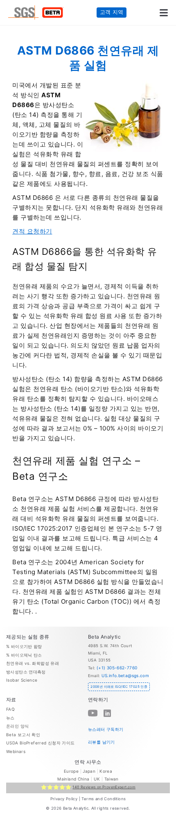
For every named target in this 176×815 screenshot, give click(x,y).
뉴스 (10, 717)
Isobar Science (21, 680)
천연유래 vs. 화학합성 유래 (32, 663)
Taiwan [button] (111, 778)
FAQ (10, 709)
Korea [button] (105, 771)
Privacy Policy (64, 799)
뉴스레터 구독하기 (105, 729)
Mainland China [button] (73, 778)
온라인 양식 (17, 725)
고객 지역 (112, 12)
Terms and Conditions (103, 799)
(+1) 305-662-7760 (117, 667)
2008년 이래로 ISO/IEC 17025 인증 (118, 687)
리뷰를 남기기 (101, 741)
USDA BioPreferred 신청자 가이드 (40, 742)
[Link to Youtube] (92, 713)
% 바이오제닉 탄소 (24, 654)
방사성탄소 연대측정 (26, 671)
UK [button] (97, 778)
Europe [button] (71, 771)
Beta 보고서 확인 (23, 734)
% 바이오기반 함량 (24, 646)
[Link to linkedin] (107, 713)
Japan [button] (89, 771)
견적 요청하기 (32, 231)
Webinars (15, 751)
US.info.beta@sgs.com (125, 675)
